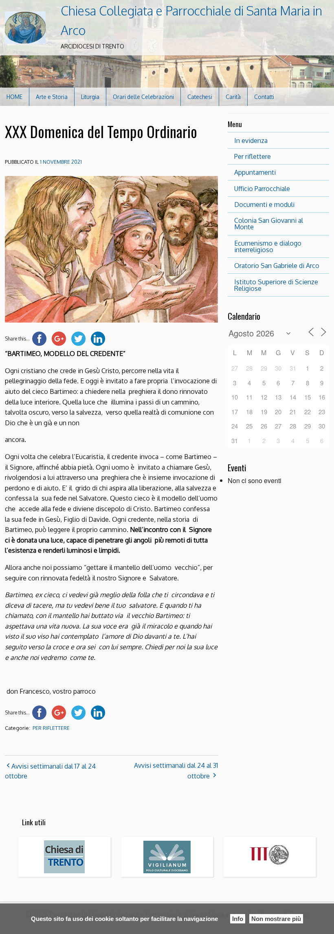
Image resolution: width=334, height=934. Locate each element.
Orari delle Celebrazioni (143, 96)
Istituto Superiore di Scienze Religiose (276, 285)
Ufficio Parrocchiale (262, 189)
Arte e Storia (52, 96)
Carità (233, 96)
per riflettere (51, 728)
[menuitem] (14, 97)
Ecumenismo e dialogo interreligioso (267, 246)
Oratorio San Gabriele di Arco (276, 266)
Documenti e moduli (264, 204)
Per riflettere (252, 156)
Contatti (264, 96)
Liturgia (90, 96)
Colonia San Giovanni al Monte (268, 223)
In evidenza (251, 140)
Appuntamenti (255, 172)
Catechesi (199, 96)
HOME (14, 96)
